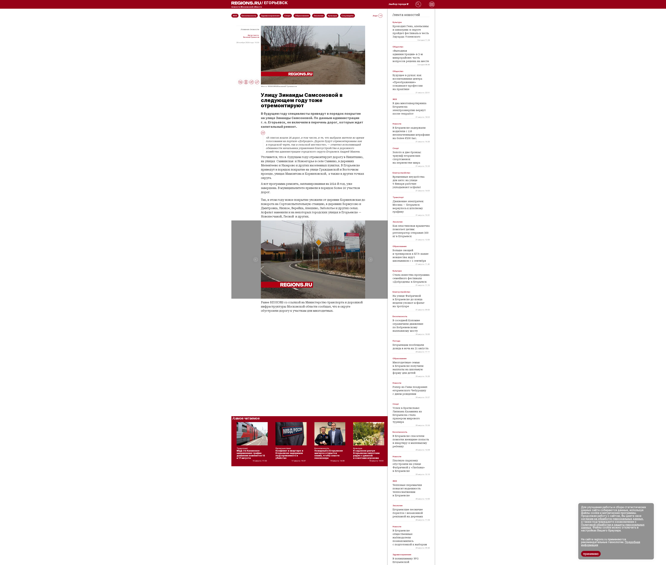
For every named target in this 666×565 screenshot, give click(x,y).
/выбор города (397, 4)
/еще (375, 15)
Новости (255, 29)
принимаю (591, 554)
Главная (245, 29)
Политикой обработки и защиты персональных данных (612, 526)
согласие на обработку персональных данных (612, 518)
